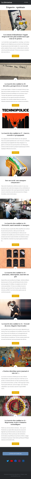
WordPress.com (16, 476)
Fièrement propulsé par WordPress (12, 474)
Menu (26, 2)
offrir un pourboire (15, 453)
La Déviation (6, 2)
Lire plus (15, 56)
